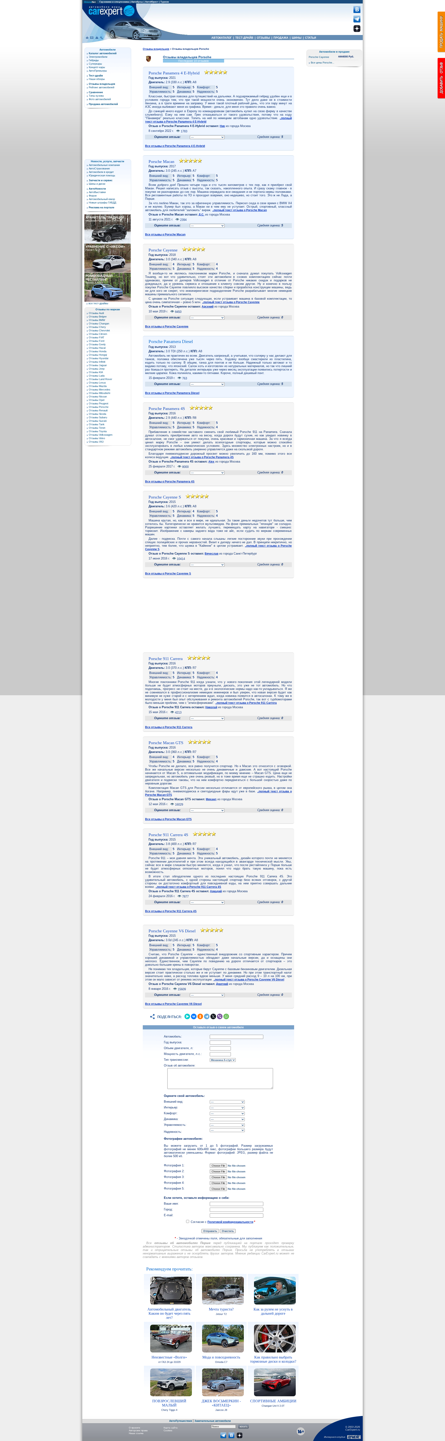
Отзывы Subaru (98, 417)
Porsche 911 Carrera (166, 658)
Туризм (164, 1)
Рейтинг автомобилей (101, 87)
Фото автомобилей (100, 99)
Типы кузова (96, 95)
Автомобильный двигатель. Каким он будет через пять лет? (169, 1313)
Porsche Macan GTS (166, 742)
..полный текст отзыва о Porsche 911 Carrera (246, 703)
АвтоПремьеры (98, 70)
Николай (211, 707)
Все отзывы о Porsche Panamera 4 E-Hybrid (175, 146)
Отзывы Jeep (97, 368)
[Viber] (219, 1016)
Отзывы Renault (98, 410)
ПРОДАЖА (281, 37)
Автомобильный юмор (102, 199)
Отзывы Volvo (97, 438)
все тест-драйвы (98, 303)
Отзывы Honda (97, 351)
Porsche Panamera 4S (167, 408)
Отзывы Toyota (98, 431)
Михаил (211, 799)
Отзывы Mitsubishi (99, 393)
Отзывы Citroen (98, 334)
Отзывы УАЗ (96, 441)
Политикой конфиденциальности (230, 1222)
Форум (93, 195)
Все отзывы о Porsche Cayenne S (168, 573)
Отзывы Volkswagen (100, 434)
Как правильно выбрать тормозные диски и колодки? (273, 1359)
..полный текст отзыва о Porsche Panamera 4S (202, 457)
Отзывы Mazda (98, 386)
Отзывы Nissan (98, 396)
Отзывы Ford (96, 341)
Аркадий (216, 891)
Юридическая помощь (102, 175)
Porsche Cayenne (163, 250)
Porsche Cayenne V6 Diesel (172, 931)
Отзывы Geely (97, 344)
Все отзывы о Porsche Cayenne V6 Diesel (173, 1004)
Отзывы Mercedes (99, 389)
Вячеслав (211, 553)
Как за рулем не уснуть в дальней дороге (273, 1311)
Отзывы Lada (97, 375)
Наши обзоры (97, 79)
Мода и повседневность (221, 1357)
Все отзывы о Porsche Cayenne (166, 326)
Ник (222, 126)
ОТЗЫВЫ (263, 37)
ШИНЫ (296, 37)
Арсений (207, 306)
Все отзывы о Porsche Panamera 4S (169, 481)
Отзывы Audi (96, 313)
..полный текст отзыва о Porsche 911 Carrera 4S (188, 887)
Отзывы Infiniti (97, 361)
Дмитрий (222, 984)
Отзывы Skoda (97, 414)
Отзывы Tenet (97, 427)
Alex (211, 461)
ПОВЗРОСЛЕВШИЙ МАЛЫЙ (169, 1403)
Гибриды (94, 60)
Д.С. (201, 214)
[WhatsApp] (226, 1016)
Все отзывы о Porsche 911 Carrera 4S (171, 911)
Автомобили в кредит (101, 172)
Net (89, 2)
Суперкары (95, 63)
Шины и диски (97, 183)
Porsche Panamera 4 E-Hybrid (174, 73)
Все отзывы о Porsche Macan (165, 234)
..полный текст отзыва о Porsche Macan (239, 210)
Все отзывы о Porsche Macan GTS (168, 819)
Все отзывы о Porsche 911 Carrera (168, 727)
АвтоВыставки (97, 192)
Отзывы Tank (97, 424)
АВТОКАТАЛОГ (221, 37)
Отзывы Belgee (98, 316)
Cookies (168, 1430)
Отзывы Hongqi (98, 354)
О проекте (134, 1427)
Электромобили (98, 56)
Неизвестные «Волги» (169, 1357)
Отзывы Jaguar (98, 365)
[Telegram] (207, 1016)
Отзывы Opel (96, 400)
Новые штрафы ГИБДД (102, 202)
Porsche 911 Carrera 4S (168, 834)
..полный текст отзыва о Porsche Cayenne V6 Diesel (248, 979)
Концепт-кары (97, 67)
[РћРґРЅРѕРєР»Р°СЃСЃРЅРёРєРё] (200, 1016)
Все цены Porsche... (322, 62)
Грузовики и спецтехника (114, 1)
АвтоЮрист (151, 1)
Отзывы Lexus (97, 382)
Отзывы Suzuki (98, 420)
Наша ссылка (136, 1433)
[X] (213, 1016)
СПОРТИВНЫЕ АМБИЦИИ (273, 1401)
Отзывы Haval (97, 347)
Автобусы (137, 1)
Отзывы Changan (99, 323)
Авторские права (138, 1430)
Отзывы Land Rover (100, 379)
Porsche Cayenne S (165, 497)
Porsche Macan (161, 161)
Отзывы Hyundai (98, 358)
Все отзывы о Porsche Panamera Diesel (172, 393)
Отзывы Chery (97, 327)
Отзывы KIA (96, 372)
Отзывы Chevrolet (99, 330)
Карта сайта (171, 1427)
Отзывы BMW (97, 320)
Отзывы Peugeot (98, 403)
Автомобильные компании (104, 165)
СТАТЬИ (310, 37)
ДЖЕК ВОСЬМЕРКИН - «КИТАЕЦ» (221, 1403)
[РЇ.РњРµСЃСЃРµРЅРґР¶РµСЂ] (187, 1016)
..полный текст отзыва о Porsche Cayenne (231, 302)
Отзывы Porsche (98, 407)
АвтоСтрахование (99, 168)
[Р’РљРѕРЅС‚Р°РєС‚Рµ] (194, 1016)
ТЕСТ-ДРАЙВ (244, 37)
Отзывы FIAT (96, 337)
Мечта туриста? (221, 1309)
